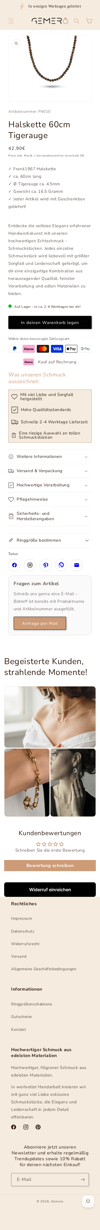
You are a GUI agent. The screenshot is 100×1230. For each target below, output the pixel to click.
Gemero (57, 1201)
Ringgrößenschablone (31, 1004)
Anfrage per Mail (40, 623)
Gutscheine (21, 1016)
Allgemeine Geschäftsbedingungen (44, 969)
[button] (11, 21)
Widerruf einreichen (50, 889)
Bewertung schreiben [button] (50, 866)
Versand (18, 956)
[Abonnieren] (82, 1179)
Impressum (21, 918)
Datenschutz (22, 931)
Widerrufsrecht (25, 943)
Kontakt (18, 1029)
